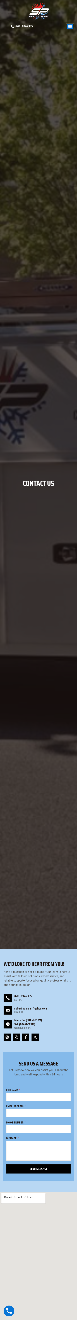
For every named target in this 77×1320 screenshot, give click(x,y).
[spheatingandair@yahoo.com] (8, 1010)
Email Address (15, 1107)
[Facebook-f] (25, 1037)
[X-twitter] (35, 1037)
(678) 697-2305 (23, 996)
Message (11, 1139)
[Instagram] (7, 1037)
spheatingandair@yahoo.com (30, 1008)
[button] (70, 26)
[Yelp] (16, 1037)
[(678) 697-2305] (8, 998)
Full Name (12, 1091)
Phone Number (15, 1123)
